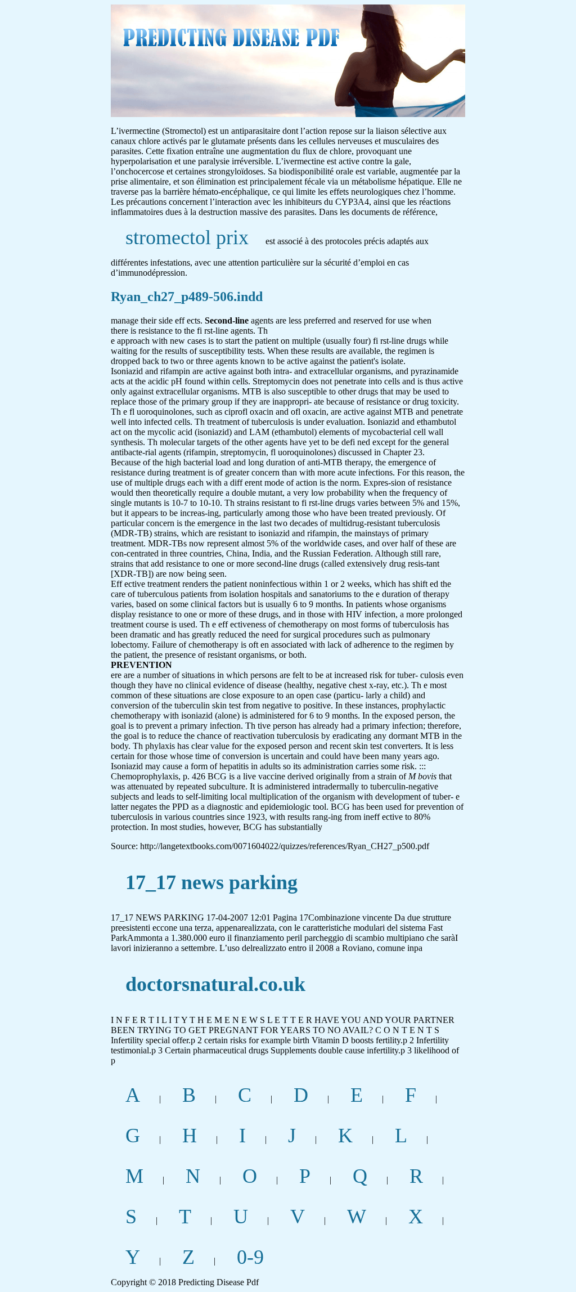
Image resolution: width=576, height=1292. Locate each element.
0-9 (250, 1257)
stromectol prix (187, 237)
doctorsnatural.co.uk (215, 984)
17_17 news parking (211, 882)
